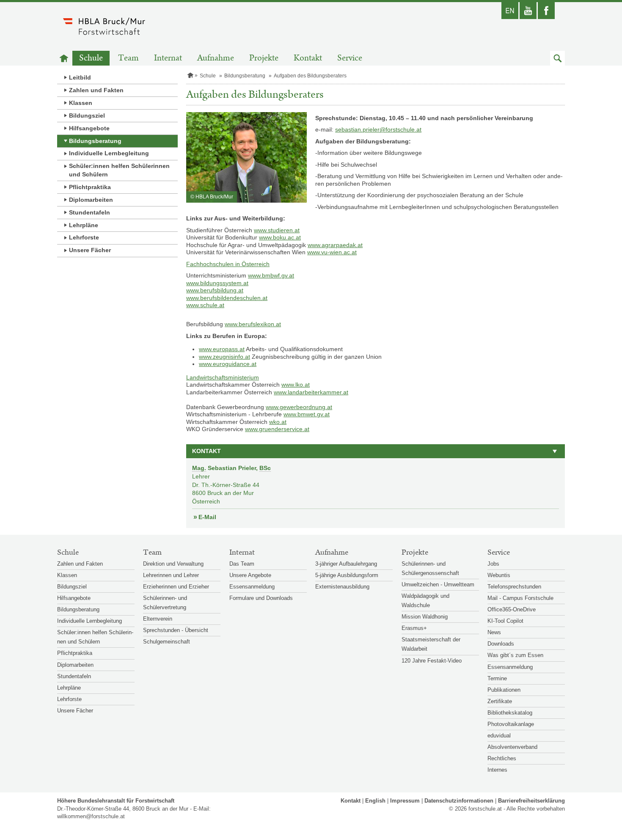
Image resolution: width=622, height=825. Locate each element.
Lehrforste (84, 237)
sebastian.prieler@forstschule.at (378, 129)
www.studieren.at (277, 230)
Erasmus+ (414, 628)
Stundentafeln (89, 212)
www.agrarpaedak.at (335, 245)
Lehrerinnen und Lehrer (171, 575)
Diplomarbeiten (91, 199)
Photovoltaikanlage (510, 724)
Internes (497, 770)
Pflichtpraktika (90, 187)
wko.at (277, 421)
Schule (91, 58)
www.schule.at (205, 305)
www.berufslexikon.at (253, 324)
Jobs (493, 564)
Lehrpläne (83, 225)
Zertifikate (499, 701)
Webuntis (498, 575)
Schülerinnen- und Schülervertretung (165, 602)
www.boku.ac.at (280, 237)
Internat (168, 58)
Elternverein (157, 619)
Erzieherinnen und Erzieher (176, 586)
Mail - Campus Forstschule (520, 598)
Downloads (500, 644)
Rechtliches (501, 758)
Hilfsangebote (89, 128)
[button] (557, 58)
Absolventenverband (512, 747)
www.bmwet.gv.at (306, 414)
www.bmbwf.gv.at (271, 275)
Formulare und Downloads (261, 598)
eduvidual (499, 735)
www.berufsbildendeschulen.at (226, 297)
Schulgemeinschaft (166, 641)
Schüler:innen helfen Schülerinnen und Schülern (119, 170)
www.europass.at (222, 349)
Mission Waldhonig (425, 616)
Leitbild (80, 77)
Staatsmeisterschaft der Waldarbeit (431, 644)
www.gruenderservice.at (277, 429)
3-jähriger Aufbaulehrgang (346, 564)
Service (349, 58)
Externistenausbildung (342, 586)
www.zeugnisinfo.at (224, 356)
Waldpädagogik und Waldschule (425, 600)
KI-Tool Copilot (505, 621)
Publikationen (503, 690)
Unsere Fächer (90, 250)
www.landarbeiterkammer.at (311, 392)
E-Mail (207, 517)
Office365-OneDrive (511, 609)
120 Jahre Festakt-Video (432, 660)
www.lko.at (295, 384)
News (494, 632)
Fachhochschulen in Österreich (228, 264)
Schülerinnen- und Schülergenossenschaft (430, 568)
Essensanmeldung (252, 586)
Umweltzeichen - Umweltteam (438, 584)
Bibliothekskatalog (509, 713)
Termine (497, 678)
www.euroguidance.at (227, 363)
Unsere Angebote (250, 575)
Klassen (80, 102)
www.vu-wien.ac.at (332, 252)
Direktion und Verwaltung (173, 564)
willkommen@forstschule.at (91, 816)
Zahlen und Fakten (96, 90)
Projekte (263, 58)
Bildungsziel (87, 115)
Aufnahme (215, 58)
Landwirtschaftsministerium (222, 377)
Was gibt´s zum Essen (515, 655)
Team (128, 58)
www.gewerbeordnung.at (299, 407)
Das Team (241, 564)
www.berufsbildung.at (214, 290)
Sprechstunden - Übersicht (175, 630)
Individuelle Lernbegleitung (109, 153)
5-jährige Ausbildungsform (346, 575)
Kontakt (308, 58)
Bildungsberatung (95, 141)
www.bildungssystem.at (217, 283)
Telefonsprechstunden (514, 586)
